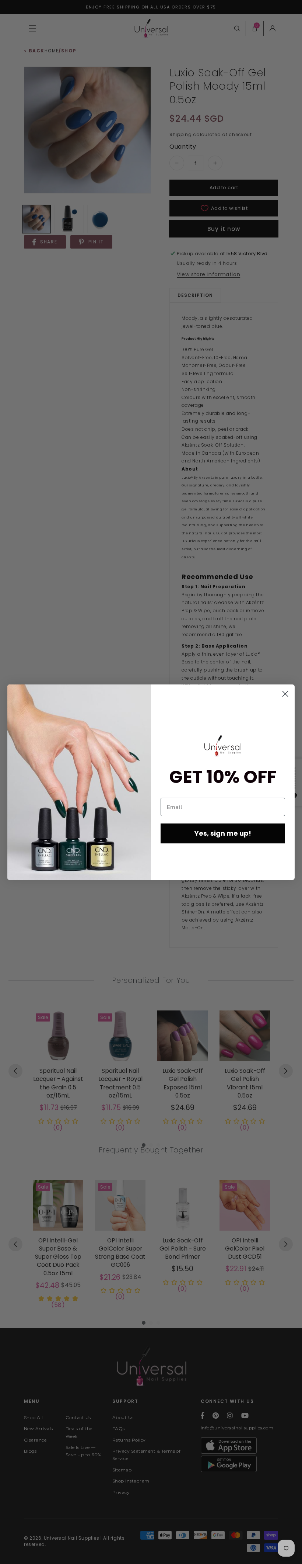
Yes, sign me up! (222, 833)
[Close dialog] (285, 693)
